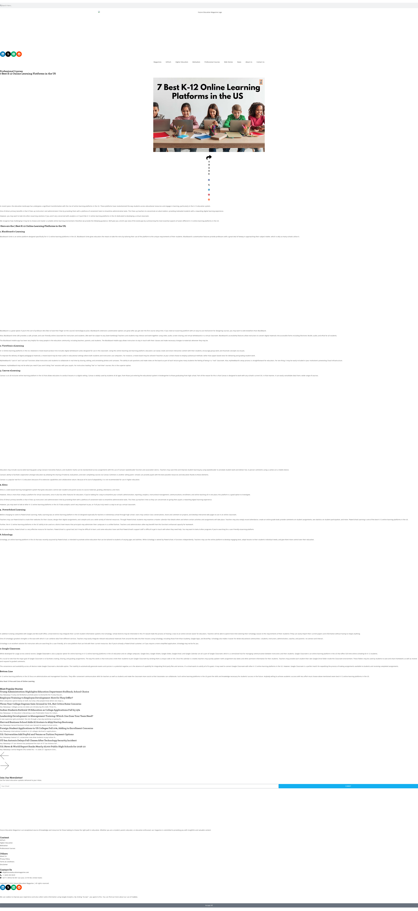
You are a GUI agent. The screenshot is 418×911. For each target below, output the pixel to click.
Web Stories (228, 62)
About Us (249, 62)
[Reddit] (19, 54)
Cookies (134, 897)
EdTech (168, 62)
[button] (209, 180)
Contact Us (260, 62)
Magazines (157, 62)
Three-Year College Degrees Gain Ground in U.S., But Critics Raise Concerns (41, 703)
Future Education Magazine (24, 883)
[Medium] (13, 54)
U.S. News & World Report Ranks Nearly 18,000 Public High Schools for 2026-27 (43, 746)
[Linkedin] (2, 54)
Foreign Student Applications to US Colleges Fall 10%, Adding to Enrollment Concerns (46, 728)
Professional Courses (212, 62)
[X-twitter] (8, 54)
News (239, 62)
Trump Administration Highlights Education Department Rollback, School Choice (44, 691)
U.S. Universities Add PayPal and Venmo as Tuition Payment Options (37, 734)
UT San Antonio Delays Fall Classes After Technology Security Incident (38, 740)
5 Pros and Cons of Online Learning (21, 681)
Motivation (196, 62)
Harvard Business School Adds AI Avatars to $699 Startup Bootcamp (36, 722)
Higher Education (181, 62)
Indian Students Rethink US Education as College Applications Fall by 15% (40, 709)
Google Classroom (43, 654)
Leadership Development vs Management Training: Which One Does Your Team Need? (46, 716)
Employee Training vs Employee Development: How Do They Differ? (36, 697)
